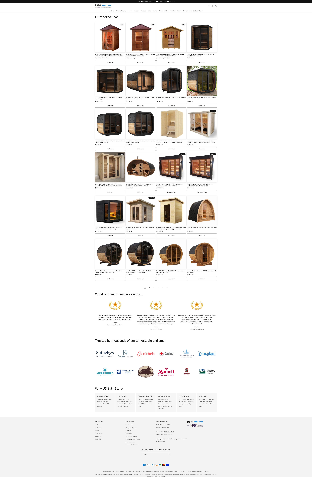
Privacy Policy (129, 433)
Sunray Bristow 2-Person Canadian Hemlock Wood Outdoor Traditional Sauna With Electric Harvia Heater (109, 55)
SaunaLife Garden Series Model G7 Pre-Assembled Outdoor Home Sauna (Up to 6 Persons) (200, 185)
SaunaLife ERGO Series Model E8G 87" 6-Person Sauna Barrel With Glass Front (170, 271)
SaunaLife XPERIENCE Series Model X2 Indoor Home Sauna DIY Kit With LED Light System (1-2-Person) (169, 141)
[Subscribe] (169, 454)
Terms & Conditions (131, 436)
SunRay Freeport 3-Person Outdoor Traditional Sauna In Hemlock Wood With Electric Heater (140, 55)
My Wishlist (98, 427)
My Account (98, 436)
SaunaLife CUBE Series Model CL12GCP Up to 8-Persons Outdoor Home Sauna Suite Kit (140, 98)
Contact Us (98, 439)
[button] (111, 11)
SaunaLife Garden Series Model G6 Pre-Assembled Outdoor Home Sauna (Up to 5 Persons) (108, 228)
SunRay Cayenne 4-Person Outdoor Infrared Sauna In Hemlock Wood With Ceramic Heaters (170, 55)
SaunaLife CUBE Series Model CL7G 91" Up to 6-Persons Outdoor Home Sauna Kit (201, 98)
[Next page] (167, 287)
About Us (128, 430)
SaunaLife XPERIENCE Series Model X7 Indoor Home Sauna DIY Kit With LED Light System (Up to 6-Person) (201, 141)
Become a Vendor (130, 442)
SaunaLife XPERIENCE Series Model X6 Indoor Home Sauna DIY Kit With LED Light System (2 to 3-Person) (108, 185)
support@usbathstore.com (164, 434)
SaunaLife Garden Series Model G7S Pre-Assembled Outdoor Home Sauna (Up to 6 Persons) (169, 185)
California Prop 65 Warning (133, 439)
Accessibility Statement (132, 445)
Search (97, 430)
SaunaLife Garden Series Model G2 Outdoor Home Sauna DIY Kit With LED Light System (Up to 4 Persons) (171, 228)
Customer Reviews (131, 425)
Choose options (171, 192)
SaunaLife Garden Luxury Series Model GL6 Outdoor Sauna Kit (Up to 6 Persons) (108, 98)
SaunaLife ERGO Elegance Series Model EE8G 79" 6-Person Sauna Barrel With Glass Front (108, 271)
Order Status (98, 433)
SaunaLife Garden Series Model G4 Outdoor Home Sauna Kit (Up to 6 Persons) (140, 228)
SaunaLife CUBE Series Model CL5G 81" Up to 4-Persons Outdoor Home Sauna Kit (109, 141)
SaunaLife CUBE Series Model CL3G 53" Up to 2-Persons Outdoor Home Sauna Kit (171, 98)
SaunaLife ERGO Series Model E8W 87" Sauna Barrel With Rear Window (202, 271)
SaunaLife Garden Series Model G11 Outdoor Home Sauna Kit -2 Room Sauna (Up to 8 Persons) (139, 185)
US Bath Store (158, 467)
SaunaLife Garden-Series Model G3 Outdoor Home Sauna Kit (202, 228)
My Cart (97, 425)
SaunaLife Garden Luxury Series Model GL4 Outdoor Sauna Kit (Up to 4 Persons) (200, 55)
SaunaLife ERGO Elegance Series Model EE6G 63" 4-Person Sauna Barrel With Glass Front (139, 271)
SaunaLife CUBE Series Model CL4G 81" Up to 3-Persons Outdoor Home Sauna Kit (140, 141)
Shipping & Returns (131, 427)
